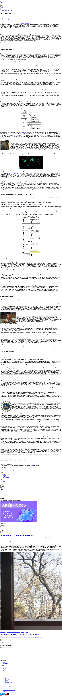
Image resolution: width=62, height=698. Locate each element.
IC (36, 403)
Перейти (2, 526)
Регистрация (5, 663)
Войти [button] (1, 7)
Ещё (4, 640)
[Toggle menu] (0, 1)
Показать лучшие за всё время (6, 647)
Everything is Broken (25, 23)
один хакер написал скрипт (12, 173)
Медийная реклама (7, 687)
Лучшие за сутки (4, 645)
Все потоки (4, 1)
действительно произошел (20, 132)
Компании (5, 670)
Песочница (5, 673)
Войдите (32, 465)
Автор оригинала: (7, 22)
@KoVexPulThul (3, 494)
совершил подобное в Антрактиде (7, 310)
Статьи (4, 667)
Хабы (4, 669)
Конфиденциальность (7, 682)
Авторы (4, 671)
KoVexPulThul (3, 10)
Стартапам (5, 691)
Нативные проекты (7, 688)
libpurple (26, 211)
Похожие (9, 645)
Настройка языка (4, 695)
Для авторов (5, 678)
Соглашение (5, 681)
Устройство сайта (6, 677)
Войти (4, 662)
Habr (7, 696)
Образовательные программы (9, 690)
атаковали (14, 422)
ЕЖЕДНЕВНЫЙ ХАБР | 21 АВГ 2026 (8, 528)
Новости (4, 668)
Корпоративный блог (7, 686)
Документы (5, 680)
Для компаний (6, 679)
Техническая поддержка (13, 695)
